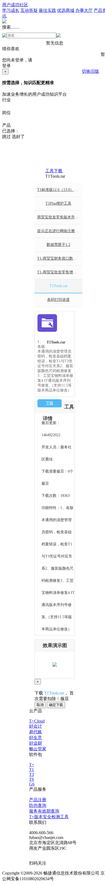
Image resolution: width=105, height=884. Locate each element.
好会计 (35, 726)
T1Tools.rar (59, 286)
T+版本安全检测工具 (49, 816)
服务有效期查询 (44, 811)
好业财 (35, 743)
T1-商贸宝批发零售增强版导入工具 (59, 272)
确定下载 (56, 705)
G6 (31, 784)
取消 (40, 705)
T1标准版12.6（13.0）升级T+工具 (59, 190)
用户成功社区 (15, 4)
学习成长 (10, 10)
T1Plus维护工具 (58, 203)
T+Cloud (37, 721)
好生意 (35, 737)
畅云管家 (37, 749)
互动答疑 (29, 10)
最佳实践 (47, 10)
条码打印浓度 (58, 300)
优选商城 (65, 10)
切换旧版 (90, 71)
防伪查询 (37, 805)
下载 (49, 403)
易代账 (35, 732)
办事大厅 (84, 10)
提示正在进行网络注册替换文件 (59, 231)
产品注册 (37, 799)
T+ (31, 764)
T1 (31, 769)
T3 (31, 774)
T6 (31, 779)
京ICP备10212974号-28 (76, 878)
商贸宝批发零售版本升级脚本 (59, 217)
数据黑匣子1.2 (58, 245)
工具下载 (53, 170)
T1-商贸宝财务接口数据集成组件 (59, 258)
